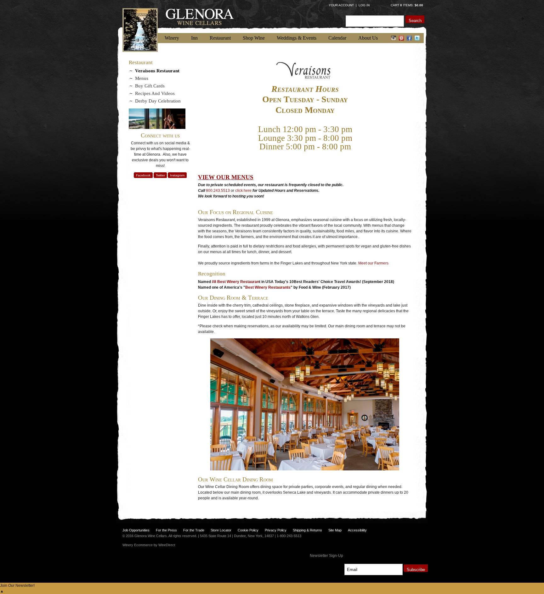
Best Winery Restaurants (268, 287)
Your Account (341, 5)
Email (338, 563)
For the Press (166, 530)
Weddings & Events (296, 38)
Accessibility (357, 530)
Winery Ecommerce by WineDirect (148, 545)
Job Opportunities (136, 530)
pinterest (401, 38)
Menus (141, 78)
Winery (172, 38)
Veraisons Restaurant (157, 70)
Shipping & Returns (307, 530)
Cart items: (407, 5)
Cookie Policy (248, 530)
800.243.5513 (218, 190)
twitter (417, 38)
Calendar (337, 38)
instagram (393, 38)
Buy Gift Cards (150, 85)
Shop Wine (254, 38)
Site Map (335, 530)
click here (243, 190)
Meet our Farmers (373, 263)
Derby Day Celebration (158, 100)
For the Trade (193, 530)
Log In (364, 5)
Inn (194, 38)
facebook (409, 38)
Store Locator (221, 530)
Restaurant (220, 38)
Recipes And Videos (155, 93)
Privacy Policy (275, 530)
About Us (368, 38)
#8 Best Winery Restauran (235, 282)
